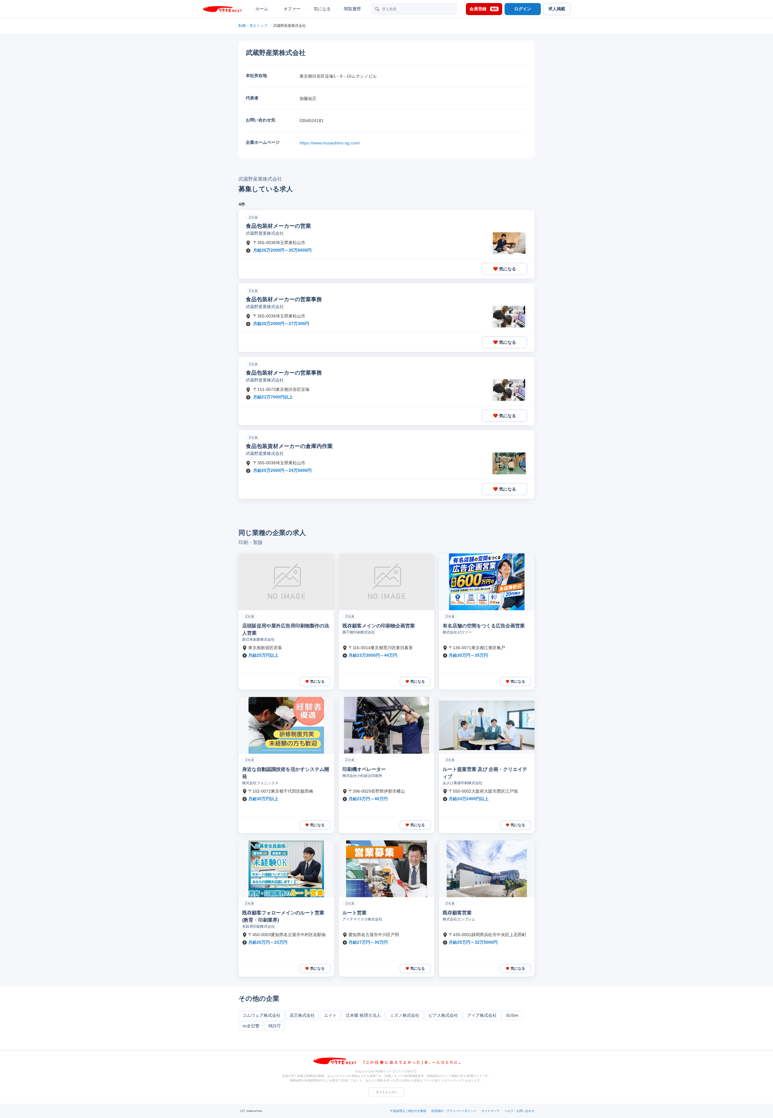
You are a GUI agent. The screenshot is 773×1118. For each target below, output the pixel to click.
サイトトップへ (386, 1092)
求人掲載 (556, 8)
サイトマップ (490, 1111)
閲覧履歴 (352, 8)
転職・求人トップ (253, 26)
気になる (322, 8)
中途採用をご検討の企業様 (408, 1111)
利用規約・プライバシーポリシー (453, 1111)
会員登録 (483, 8)
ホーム (261, 8)
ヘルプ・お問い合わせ (519, 1111)
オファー (292, 8)
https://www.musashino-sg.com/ (330, 142)
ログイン (522, 8)
